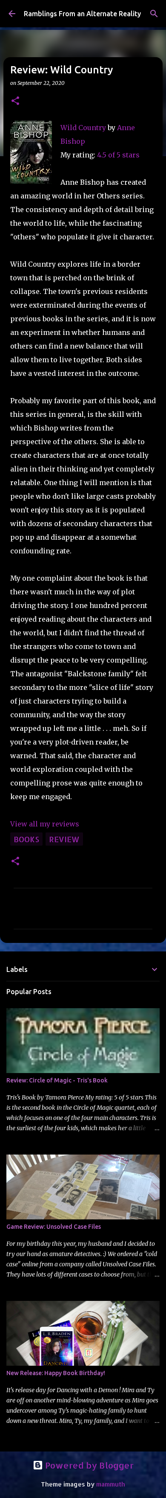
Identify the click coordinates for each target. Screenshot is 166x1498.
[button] (15, 101)
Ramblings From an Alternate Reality (82, 13)
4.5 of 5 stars (118, 155)
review (64, 839)
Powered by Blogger (88, 1465)
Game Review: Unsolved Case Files (53, 1226)
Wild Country (83, 127)
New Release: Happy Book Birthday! (55, 1373)
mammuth (110, 1484)
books (26, 839)
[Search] (154, 13)
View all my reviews (44, 824)
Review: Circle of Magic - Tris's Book (57, 1080)
